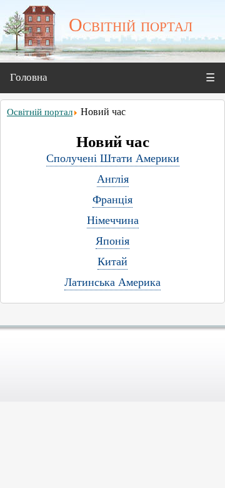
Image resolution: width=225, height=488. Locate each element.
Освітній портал (39, 112)
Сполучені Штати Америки (112, 158)
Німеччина (113, 220)
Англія (113, 179)
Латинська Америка (112, 282)
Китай (113, 261)
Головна (29, 77)
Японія (112, 241)
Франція (112, 199)
